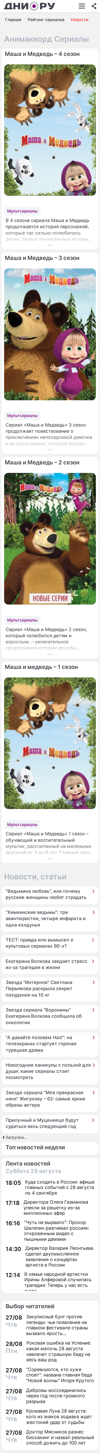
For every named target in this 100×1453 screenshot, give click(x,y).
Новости (79, 19)
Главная (13, 19)
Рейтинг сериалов (46, 19)
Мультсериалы (22, 211)
